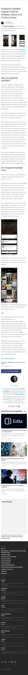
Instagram (3, 438)
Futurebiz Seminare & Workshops (8, 556)
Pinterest (3, 648)
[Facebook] (9, 406)
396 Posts (3, 598)
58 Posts (3, 641)
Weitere (25, 411)
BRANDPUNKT (6, 391)
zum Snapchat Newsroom (8, 358)
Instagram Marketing (6, 561)
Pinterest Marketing (5, 563)
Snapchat (22, 49)
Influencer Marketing (6, 558)
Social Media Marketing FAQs (8, 565)
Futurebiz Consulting (20, 394)
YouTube (3, 639)
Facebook (3, 580)
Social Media (8, 438)
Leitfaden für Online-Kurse (7, 569)
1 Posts (2, 581)
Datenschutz (4, 573)
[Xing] (17, 406)
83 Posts (3, 624)
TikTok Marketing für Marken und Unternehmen (12, 567)
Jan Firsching (8, 22)
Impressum (3, 571)
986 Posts (3, 590)
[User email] (19, 406)
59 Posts (3, 632)
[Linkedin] (13, 406)
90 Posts (3, 615)
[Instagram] (11, 406)
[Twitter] (15, 406)
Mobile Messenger (5, 631)
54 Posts (3, 649)
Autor (22, 388)
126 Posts (3, 607)
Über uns (3, 548)
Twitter (2, 605)
